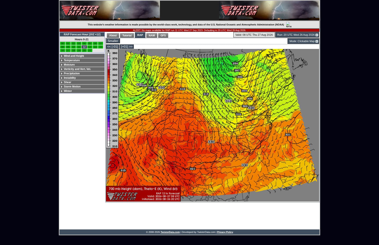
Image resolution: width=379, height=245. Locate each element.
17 (68, 50)
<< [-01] (112, 46)
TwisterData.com (170, 232)
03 (79, 43)
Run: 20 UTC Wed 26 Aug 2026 (296, 34)
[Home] (109, 10)
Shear (67, 82)
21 (89, 50)
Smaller (113, 41)
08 (62, 47)
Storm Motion (72, 86)
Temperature (72, 60)
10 (73, 47)
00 (62, 43)
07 (100, 43)
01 (68, 43)
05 (89, 43)
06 (95, 43)
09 (68, 47)
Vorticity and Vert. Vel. (77, 69)
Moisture (69, 64)
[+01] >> (126, 46)
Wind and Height (74, 55)
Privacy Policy (225, 232)
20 (84, 50)
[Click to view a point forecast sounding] (212, 125)
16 (62, 50)
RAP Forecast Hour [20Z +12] (82, 34)
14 (95, 47)
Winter (68, 91)
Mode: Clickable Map (302, 41)
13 (89, 47)
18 (73, 50)
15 (100, 47)
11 (79, 47)
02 (73, 43)
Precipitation (72, 73)
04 (84, 43)
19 (79, 50)
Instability (70, 77)
